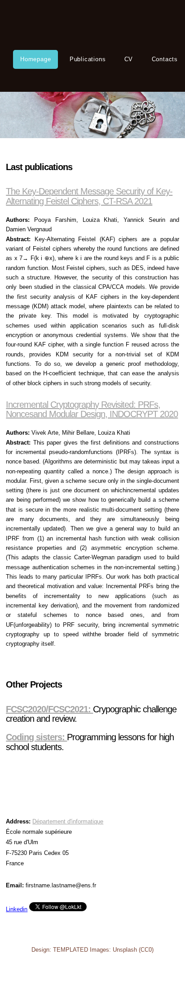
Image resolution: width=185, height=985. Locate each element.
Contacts (165, 59)
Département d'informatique (67, 821)
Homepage (35, 59)
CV (128, 59)
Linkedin (16, 909)
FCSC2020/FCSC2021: (49, 709)
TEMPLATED (70, 949)
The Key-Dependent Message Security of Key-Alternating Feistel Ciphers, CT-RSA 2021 (89, 196)
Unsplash (125, 949)
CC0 (146, 949)
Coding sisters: (36, 737)
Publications (88, 59)
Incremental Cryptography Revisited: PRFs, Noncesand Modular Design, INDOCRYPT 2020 (92, 409)
